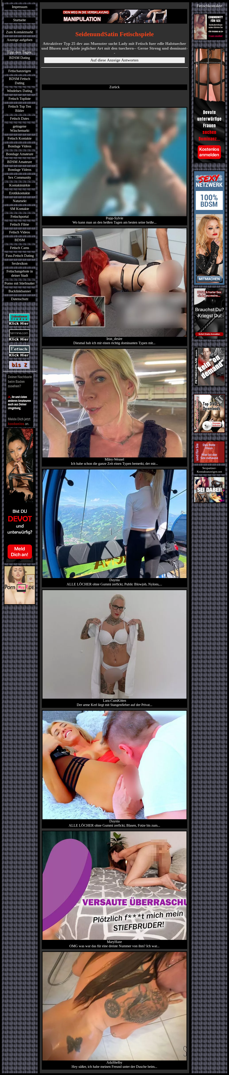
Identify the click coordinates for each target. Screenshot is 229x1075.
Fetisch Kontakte (20, 138)
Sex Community (19, 178)
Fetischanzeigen (19, 71)
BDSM (20, 240)
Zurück (114, 87)
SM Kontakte (19, 209)
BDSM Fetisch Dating (19, 81)
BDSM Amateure (19, 162)
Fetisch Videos (19, 232)
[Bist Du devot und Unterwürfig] (20, 495)
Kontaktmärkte (19, 185)
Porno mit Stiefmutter (19, 283)
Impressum (19, 7)
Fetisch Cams (19, 248)
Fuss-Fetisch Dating (20, 256)
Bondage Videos (19, 146)
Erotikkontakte (19, 193)
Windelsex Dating (19, 91)
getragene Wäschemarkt (19, 128)
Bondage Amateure (19, 154)
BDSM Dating (19, 58)
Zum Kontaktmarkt (19, 32)
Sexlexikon (20, 264)
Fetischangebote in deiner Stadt (19, 273)
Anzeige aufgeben (19, 40)
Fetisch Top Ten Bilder (19, 109)
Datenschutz (19, 299)
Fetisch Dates (19, 119)
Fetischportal (20, 217)
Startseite (19, 20)
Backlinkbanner (19, 291)
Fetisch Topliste (19, 99)
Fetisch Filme (19, 224)
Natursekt (19, 201)
